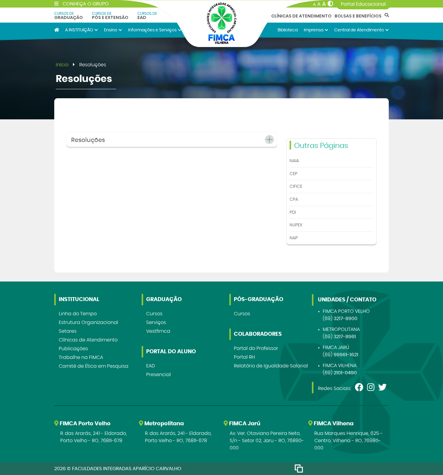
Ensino (110, 30)
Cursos (154, 313)
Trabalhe (81, 357)
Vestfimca (158, 331)
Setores (68, 331)
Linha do (78, 313)
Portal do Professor (256, 348)
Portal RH (244, 357)
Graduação (68, 16)
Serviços (156, 322)
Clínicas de (88, 340)
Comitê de (93, 366)
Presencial (158, 374)
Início (62, 64)
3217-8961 (345, 336)
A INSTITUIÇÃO (79, 30)
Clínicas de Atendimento (301, 16)
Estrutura (88, 322)
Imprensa (313, 30)
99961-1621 (346, 354)
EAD (147, 16)
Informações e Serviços (152, 30)
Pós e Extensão (110, 16)
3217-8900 (345, 318)
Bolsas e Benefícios (358, 16)
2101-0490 (345, 372)
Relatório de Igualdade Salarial (271, 365)
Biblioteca (288, 30)
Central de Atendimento (359, 30)
